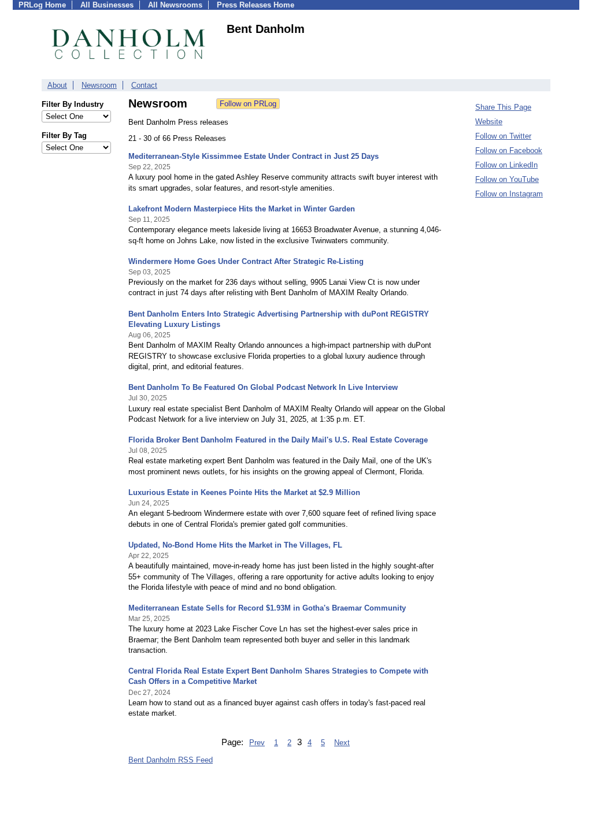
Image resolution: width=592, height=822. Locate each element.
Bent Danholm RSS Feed (170, 760)
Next (342, 742)
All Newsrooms (175, 5)
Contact (144, 85)
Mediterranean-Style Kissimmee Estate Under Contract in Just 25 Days (253, 156)
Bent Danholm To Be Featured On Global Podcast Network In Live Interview (263, 387)
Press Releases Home (255, 5)
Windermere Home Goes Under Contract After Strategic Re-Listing (246, 261)
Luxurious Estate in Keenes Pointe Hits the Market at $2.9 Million (244, 492)
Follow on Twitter (503, 136)
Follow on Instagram (509, 193)
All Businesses (107, 5)
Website (488, 121)
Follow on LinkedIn (506, 165)
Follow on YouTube (507, 179)
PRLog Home (42, 5)
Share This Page (503, 107)
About (57, 85)
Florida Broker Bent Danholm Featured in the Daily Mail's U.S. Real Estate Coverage (278, 440)
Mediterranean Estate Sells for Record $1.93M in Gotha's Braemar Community (267, 608)
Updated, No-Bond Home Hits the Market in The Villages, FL (235, 545)
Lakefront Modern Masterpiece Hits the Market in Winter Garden (241, 208)
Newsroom (99, 85)
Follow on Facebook (508, 150)
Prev (257, 742)
